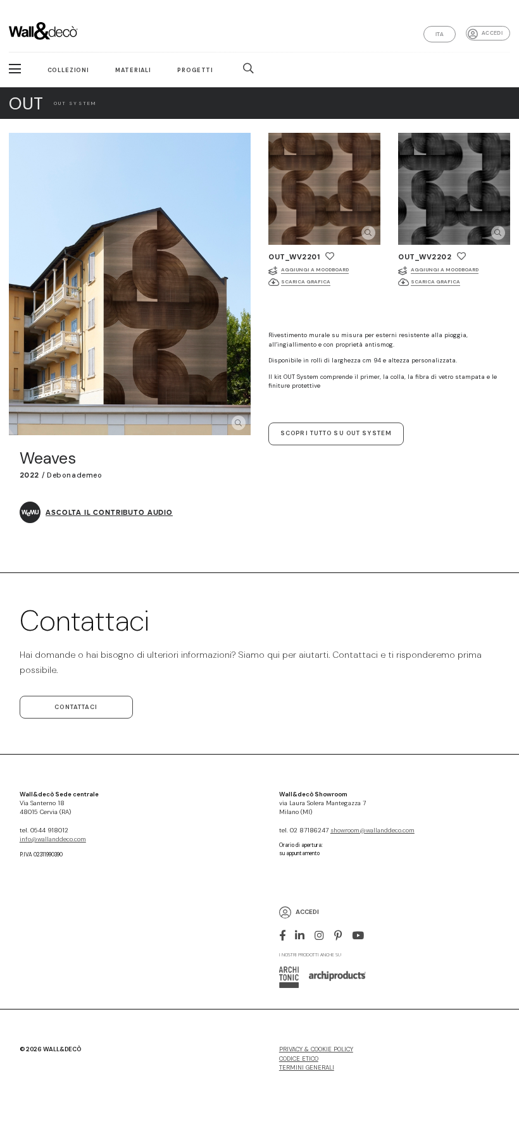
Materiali (133, 70)
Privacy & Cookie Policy (316, 1049)
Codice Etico (298, 1059)
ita (439, 34)
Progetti (195, 70)
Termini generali (306, 1067)
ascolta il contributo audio (109, 512)
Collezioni (68, 70)
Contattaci (75, 707)
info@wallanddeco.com (53, 839)
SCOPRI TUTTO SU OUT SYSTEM (336, 433)
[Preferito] (329, 256)
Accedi (492, 33)
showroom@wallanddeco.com (372, 830)
